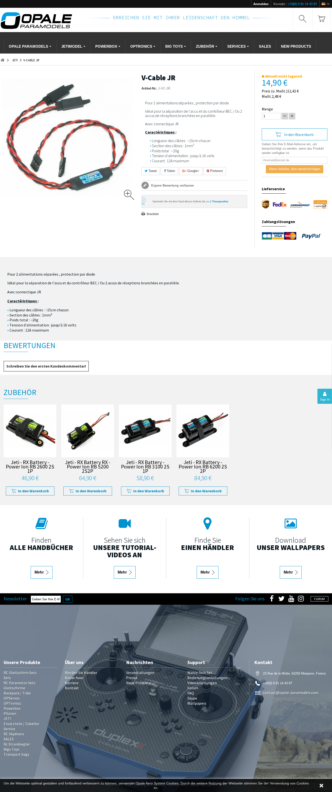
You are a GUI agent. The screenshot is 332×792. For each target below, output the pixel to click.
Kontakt (72, 687)
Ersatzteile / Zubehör (21, 723)
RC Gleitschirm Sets (20, 672)
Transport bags (16, 754)
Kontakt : (295, 4)
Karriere (72, 682)
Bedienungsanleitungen (207, 677)
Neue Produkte (138, 682)
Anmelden (261, 4)
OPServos (12, 698)
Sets (7, 677)
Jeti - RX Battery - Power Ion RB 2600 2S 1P (30, 467)
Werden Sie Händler (81, 672)
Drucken (153, 214)
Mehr (40, 572)
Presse (131, 677)
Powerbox (12, 708)
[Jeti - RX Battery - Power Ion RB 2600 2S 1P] (30, 431)
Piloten (10, 713)
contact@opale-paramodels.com (290, 692)
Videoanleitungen (202, 682)
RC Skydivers (14, 733)
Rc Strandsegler (17, 744)
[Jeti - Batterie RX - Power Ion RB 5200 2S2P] (87, 431)
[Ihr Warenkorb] (321, 18)
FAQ (190, 693)
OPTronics (12, 703)
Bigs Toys (11, 749)
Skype (192, 698)
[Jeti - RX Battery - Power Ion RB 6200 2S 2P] (202, 431)
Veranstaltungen (140, 672)
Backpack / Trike (17, 693)
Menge (267, 109)
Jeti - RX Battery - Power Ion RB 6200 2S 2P (203, 467)
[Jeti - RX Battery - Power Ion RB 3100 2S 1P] (145, 431)
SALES (9, 739)
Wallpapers (196, 703)
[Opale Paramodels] (39, 20)
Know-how (74, 677)
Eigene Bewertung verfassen (172, 185)
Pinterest (216, 171)
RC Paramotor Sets (19, 682)
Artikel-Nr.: (149, 88)
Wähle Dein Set (199, 672)
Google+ (192, 171)
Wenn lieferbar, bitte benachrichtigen (294, 169)
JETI (7, 718)
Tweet (152, 171)
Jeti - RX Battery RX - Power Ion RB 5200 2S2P (87, 467)
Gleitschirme (14, 687)
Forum (192, 687)
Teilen (170, 171)
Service (9, 728)
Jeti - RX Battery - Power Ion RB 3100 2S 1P (145, 467)
